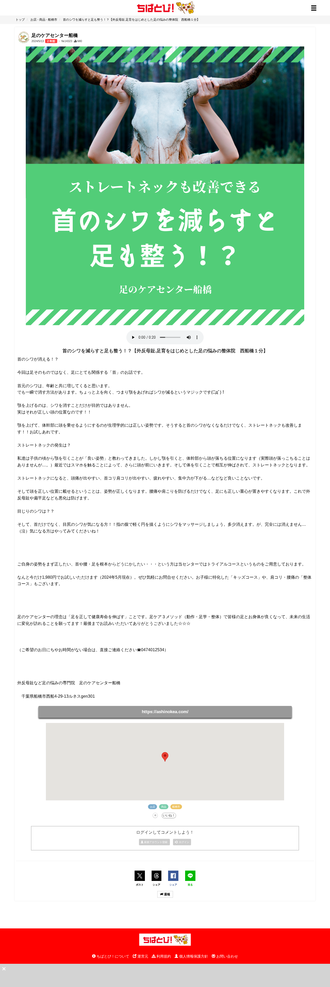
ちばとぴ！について (112, 956)
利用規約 (163, 956)
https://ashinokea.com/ (165, 711)
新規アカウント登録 (155, 842)
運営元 (142, 956)
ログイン (183, 842)
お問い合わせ (226, 956)
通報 (166, 894)
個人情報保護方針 (193, 956)
